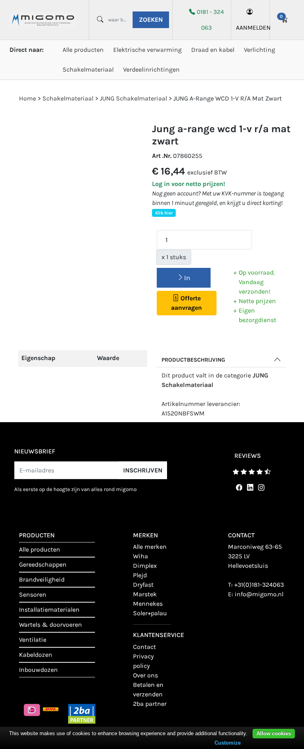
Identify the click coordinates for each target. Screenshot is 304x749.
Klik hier (164, 213)
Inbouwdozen (38, 669)
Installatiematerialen (49, 609)
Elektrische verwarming (147, 49)
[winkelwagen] (284, 20)
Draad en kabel (212, 49)
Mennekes (148, 603)
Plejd (140, 575)
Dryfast (143, 584)
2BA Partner (150, 703)
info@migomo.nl (259, 594)
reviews (247, 455)
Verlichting (259, 49)
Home (27, 98)
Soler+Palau (150, 613)
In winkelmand (183, 281)
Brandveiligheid (42, 579)
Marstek (145, 594)
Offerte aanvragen (186, 302)
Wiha (140, 556)
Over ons (145, 675)
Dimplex (145, 565)
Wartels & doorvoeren (50, 624)
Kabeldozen (35, 654)
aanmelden (250, 27)
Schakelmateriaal (88, 69)
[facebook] (237, 487)
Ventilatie (32, 639)
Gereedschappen (42, 564)
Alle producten (83, 49)
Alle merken (150, 546)
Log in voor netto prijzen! (188, 184)
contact (144, 646)
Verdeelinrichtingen (151, 69)
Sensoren (32, 594)
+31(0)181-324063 (259, 584)
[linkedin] (248, 487)
